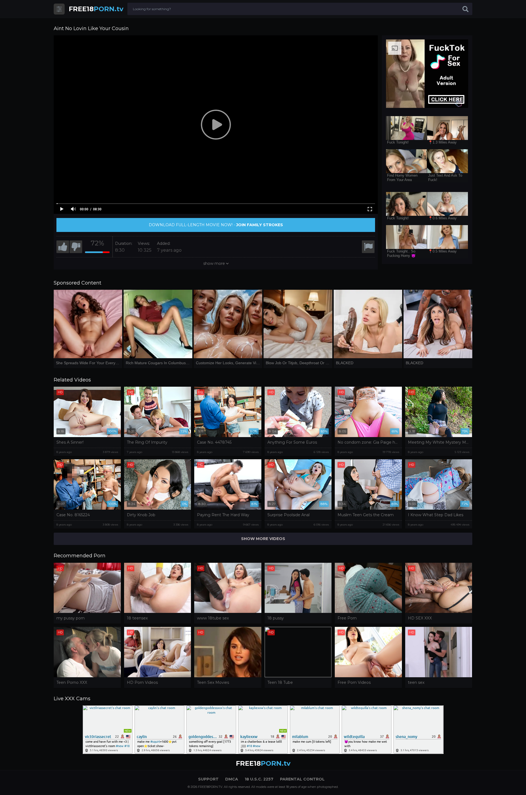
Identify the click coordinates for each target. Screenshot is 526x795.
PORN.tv (96, 9)
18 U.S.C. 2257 (259, 779)
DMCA (231, 779)
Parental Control (302, 779)
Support (208, 779)
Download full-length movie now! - (216, 224)
